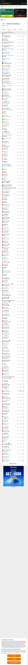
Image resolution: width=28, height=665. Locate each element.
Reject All (14, 659)
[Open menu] (25, 3)
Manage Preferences (14, 662)
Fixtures (15, 29)
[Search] (23, 3)
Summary (4, 29)
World (4, 19)
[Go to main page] (7, 3)
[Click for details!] (13, 36)
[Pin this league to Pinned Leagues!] (21, 24)
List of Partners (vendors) (6, 653)
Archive (20, 29)
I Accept (14, 655)
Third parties (22, 647)
